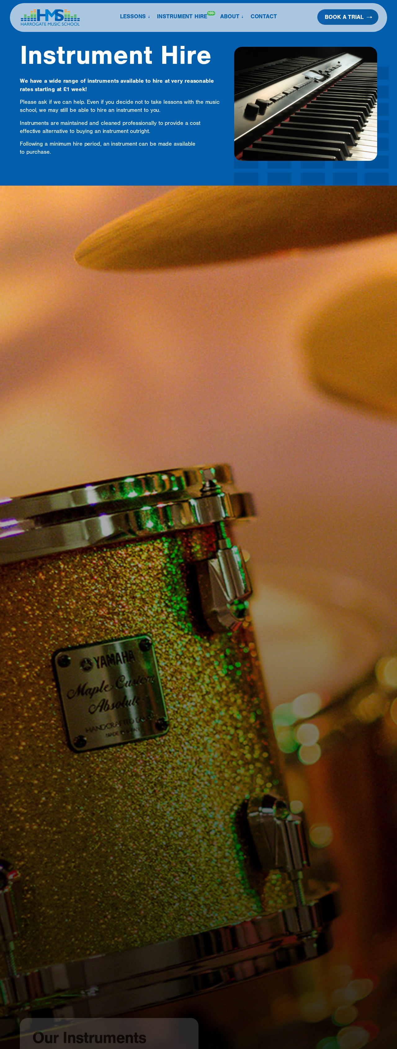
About (229, 16)
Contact (264, 16)
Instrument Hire (186, 15)
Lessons (133, 16)
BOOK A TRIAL (344, 17)
